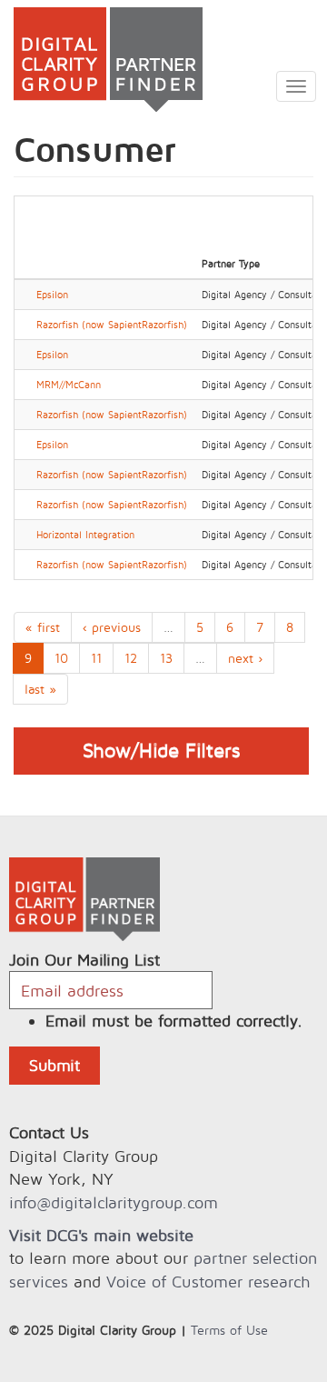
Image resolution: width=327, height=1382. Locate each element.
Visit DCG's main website (101, 1235)
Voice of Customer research (208, 1281)
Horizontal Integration (85, 534)
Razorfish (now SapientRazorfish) (111, 324)
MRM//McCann (68, 384)
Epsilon (52, 294)
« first (42, 627)
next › (245, 658)
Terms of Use (229, 1329)
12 (130, 658)
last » (40, 688)
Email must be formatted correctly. (173, 1020)
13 (166, 658)
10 (61, 658)
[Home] (101, 59)
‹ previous (112, 627)
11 (96, 658)
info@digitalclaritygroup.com (113, 1202)
